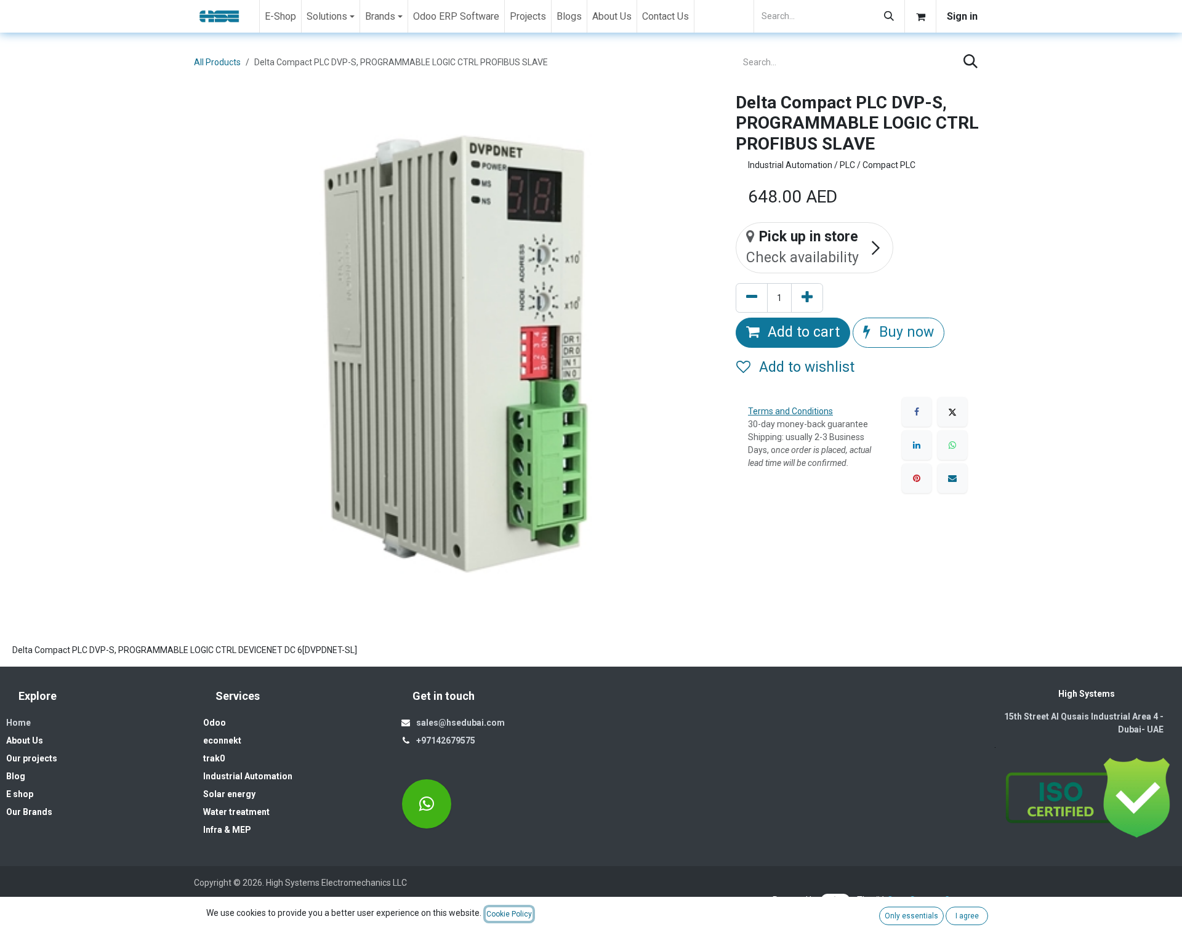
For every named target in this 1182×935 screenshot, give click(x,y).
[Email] (952, 478)
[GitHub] (426, 804)
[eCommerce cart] (920, 16)
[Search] (889, 16)
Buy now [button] (904, 332)
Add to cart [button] (802, 332)
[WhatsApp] (952, 445)
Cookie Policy (509, 914)
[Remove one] (752, 298)
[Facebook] (916, 412)
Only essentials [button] (911, 916)
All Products (217, 62)
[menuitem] (280, 16)
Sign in (962, 16)
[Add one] (807, 298)
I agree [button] (967, 916)
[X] (952, 412)
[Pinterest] (916, 478)
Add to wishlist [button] (804, 367)
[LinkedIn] (916, 445)
